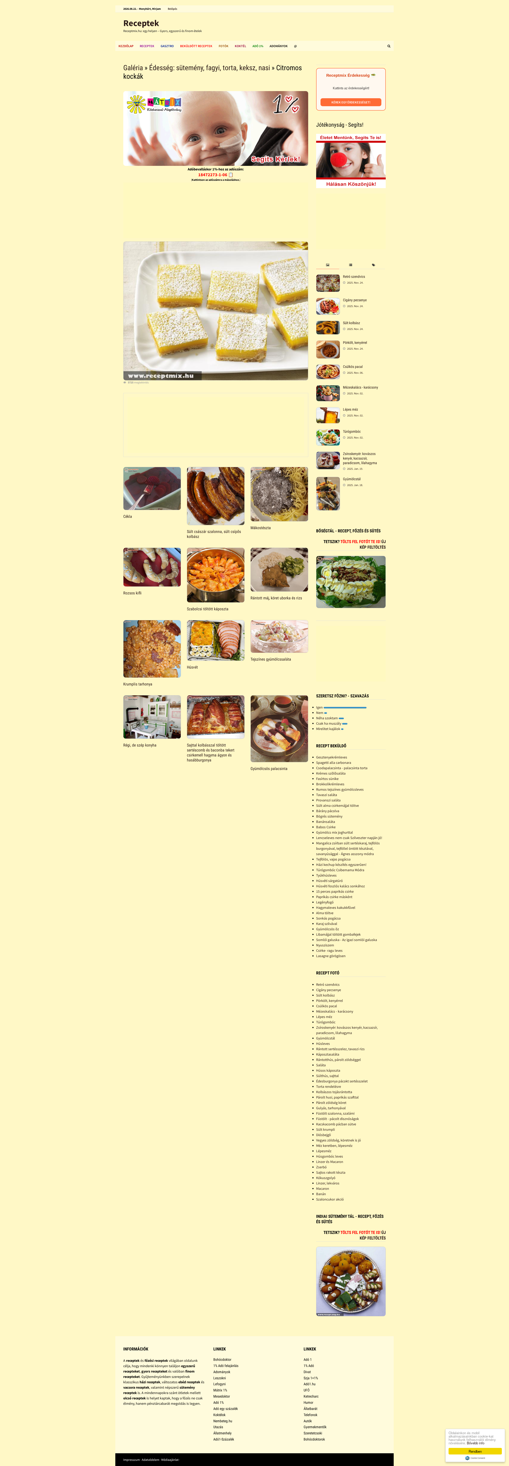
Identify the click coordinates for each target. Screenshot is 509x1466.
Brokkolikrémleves (330, 784)
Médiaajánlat (170, 1460)
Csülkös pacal (353, 367)
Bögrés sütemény (329, 816)
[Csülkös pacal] (328, 367)
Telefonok (310, 1415)
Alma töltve (324, 913)
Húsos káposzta (328, 1070)
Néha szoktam (327, 718)
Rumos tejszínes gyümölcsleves (340, 789)
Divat (307, 1372)
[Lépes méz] (328, 410)
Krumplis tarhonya (137, 684)
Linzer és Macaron (329, 1161)
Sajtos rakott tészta (330, 1172)
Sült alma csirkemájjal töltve (337, 805)
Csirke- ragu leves (329, 950)
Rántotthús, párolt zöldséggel (338, 1059)
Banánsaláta (325, 821)
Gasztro (167, 46)
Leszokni (219, 1378)
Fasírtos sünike (327, 778)
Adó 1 (308, 1359)
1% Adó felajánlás (225, 1366)
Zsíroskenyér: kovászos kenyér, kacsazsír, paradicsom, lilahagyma (360, 458)
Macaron (322, 1188)
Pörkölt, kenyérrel (355, 342)
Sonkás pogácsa (328, 918)
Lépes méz (350, 409)
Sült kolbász (351, 323)
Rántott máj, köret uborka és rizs (276, 598)
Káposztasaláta (327, 1054)
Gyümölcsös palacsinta (269, 768)
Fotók (223, 46)
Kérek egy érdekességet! (350, 102)
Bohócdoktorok (314, 1439)
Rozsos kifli (132, 593)
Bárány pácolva (327, 811)
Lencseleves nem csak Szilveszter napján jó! (349, 837)
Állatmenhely (222, 1433)
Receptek (141, 22)
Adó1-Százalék (223, 1439)
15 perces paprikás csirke (335, 891)
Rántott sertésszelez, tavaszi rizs (340, 1049)
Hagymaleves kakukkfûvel (335, 907)
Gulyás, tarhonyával (331, 1108)
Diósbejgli (323, 1135)
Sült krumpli (325, 1129)
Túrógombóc (352, 431)
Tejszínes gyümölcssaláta (271, 659)
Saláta (321, 1065)
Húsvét (192, 667)
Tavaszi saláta (326, 794)
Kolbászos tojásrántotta (334, 1092)
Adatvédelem (150, 1460)
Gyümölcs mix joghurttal (334, 832)
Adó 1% (258, 46)
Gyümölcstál (352, 479)
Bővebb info (475, 1442)
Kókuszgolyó (325, 1177)
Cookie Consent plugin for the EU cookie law (475, 1458)
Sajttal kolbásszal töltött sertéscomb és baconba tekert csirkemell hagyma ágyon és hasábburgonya (210, 752)
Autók (308, 1421)
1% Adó (309, 1366)
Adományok (279, 46)
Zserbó (321, 1167)
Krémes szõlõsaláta (331, 773)
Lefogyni (219, 1384)
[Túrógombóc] (328, 432)
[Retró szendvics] (328, 277)
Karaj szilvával (326, 923)
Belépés (172, 9)
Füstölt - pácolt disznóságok (337, 1118)
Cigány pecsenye (355, 300)
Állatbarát (310, 1409)
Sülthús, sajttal (327, 1075)
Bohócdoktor (222, 1359)
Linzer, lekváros (327, 1183)
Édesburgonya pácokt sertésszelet (342, 1081)
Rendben (475, 1451)
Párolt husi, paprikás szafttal (337, 1097)
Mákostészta (261, 527)
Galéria (133, 68)
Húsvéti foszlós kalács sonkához (340, 886)
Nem (320, 712)
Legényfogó (325, 902)
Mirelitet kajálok (328, 728)
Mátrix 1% (220, 1390)
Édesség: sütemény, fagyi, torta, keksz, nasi (209, 68)
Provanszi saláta (328, 800)
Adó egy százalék (225, 1409)
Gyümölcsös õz (327, 929)
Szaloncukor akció (330, 1199)
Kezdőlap (126, 46)
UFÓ (307, 1390)
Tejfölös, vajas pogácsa (333, 859)
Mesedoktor (221, 1396)
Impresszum (131, 1460)
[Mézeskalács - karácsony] (328, 388)
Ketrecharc (311, 1396)
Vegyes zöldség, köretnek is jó (338, 1140)
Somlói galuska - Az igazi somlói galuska (346, 939)
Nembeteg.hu (222, 1421)
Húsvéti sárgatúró (329, 880)
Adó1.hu (310, 1384)
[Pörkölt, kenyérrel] (328, 343)
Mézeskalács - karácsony (360, 387)
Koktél (240, 46)
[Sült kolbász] (328, 323)
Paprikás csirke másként (334, 896)
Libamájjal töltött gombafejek (338, 934)
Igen (319, 707)
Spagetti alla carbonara (333, 762)
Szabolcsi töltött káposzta (207, 609)
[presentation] (327, 265)
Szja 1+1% (311, 1378)
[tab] (327, 265)
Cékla (127, 516)
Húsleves (323, 1043)
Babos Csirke (326, 827)
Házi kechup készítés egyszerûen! (341, 864)
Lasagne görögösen (331, 956)
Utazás (218, 1427)
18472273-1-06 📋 (215, 174)
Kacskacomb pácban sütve (336, 1124)
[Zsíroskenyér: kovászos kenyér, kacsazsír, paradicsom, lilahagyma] (328, 454)
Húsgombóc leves (329, 1156)
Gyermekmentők (315, 1427)
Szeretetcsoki (313, 1433)
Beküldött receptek (196, 46)
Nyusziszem (325, 945)
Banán (321, 1194)
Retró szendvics (354, 276)
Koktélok (219, 1415)
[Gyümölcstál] (328, 479)
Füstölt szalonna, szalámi (335, 1113)
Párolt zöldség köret (331, 1102)
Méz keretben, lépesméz (334, 1145)
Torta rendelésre (328, 1086)
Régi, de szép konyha (139, 745)
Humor (308, 1402)
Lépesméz (323, 1151)
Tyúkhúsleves (326, 875)
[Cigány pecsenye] (328, 300)
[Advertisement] (215, 210)
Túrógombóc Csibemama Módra (340, 870)
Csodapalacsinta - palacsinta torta (341, 768)
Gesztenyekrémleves (331, 757)
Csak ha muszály (329, 723)
